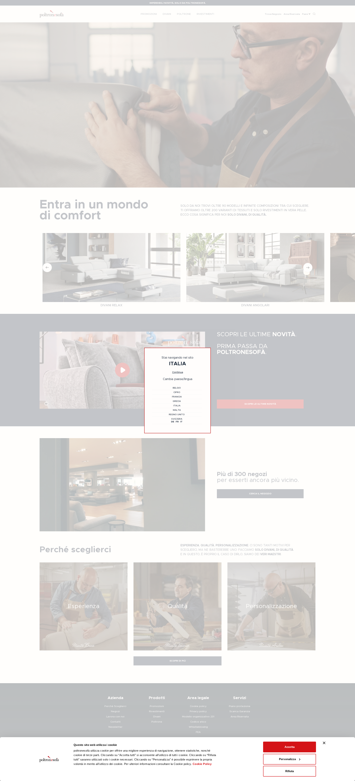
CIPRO (176, 392)
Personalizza (287, 759)
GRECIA (177, 401)
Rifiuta (289, 771)
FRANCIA (177, 397)
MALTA (177, 410)
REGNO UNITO (177, 414)
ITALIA (176, 405)
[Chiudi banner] (324, 743)
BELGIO (177, 388)
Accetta (290, 746)
